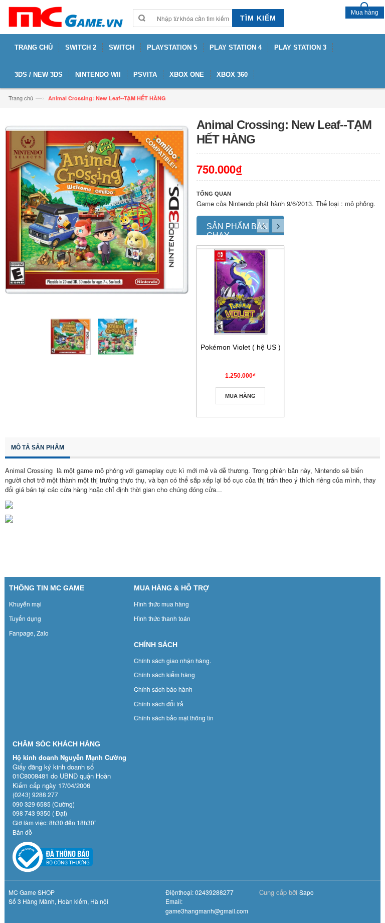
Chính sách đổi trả (158, 703)
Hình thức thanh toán (162, 618)
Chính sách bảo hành (163, 689)
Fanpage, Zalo (29, 633)
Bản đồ (22, 832)
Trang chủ (21, 98)
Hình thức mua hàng (161, 603)
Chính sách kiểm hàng (164, 674)
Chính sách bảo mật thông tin (174, 717)
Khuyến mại (25, 603)
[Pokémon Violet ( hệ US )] (240, 291)
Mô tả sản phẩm (37, 447)
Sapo (306, 892)
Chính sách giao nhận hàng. (172, 660)
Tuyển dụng (25, 618)
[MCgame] (65, 17)
